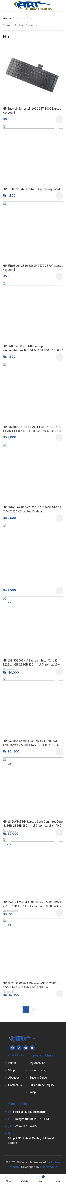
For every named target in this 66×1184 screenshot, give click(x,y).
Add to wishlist (56, 51)
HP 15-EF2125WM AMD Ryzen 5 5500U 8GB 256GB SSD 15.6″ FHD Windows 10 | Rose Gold (33, 904)
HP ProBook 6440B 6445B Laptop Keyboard (31, 189)
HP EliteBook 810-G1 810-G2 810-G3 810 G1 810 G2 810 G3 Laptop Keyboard (32, 509)
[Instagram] (19, 1047)
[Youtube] (25, 1047)
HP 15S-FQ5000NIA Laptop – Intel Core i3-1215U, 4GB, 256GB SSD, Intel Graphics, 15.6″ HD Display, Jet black (32, 664)
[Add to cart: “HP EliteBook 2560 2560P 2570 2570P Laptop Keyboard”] (59, 276)
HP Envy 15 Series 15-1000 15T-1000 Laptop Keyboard (32, 110)
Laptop (20, 18)
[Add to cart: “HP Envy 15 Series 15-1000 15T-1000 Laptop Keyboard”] (59, 119)
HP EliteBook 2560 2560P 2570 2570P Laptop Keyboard (33, 267)
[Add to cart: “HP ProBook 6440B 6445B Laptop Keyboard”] (59, 196)
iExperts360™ (49, 1167)
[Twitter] (32, 1047)
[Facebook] (12, 1047)
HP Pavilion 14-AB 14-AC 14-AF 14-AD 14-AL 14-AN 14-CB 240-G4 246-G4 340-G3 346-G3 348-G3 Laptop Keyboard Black (32, 430)
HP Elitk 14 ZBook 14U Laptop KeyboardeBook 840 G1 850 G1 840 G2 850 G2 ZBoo (33, 350)
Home (7, 18)
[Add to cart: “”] (59, 590)
